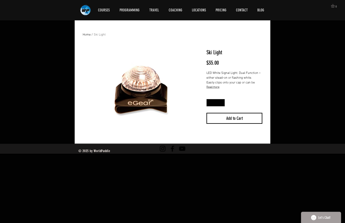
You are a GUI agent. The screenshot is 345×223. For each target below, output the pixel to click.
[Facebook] (172, 149)
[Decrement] (209, 102)
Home (87, 35)
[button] (335, 6)
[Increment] (221, 102)
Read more (212, 87)
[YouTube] (182, 149)
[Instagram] (163, 149)
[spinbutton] (215, 102)
